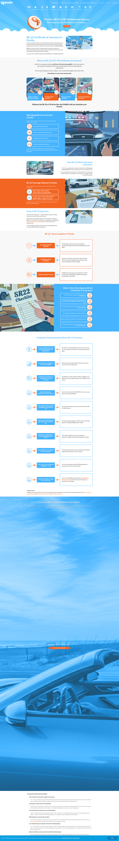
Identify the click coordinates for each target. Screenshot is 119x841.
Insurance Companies (74, 2)
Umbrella (79, 9)
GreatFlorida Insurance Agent (34, 221)
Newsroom (95, 2)
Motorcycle (72, 9)
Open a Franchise (85, 2)
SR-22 (90, 9)
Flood (85, 9)
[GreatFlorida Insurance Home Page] (7, 2)
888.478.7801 (55, 2)
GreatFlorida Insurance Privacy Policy (71, 838)
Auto (29, 9)
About (108, 2)
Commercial (53, 9)
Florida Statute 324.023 (57, 493)
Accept (112, 838)
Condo (42, 9)
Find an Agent (64, 2)
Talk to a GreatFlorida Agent (59, 647)
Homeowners (35, 9)
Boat (47, 9)
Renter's (60, 9)
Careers (102, 2)
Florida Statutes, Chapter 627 (43, 493)
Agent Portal (115, 2)
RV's (66, 9)
